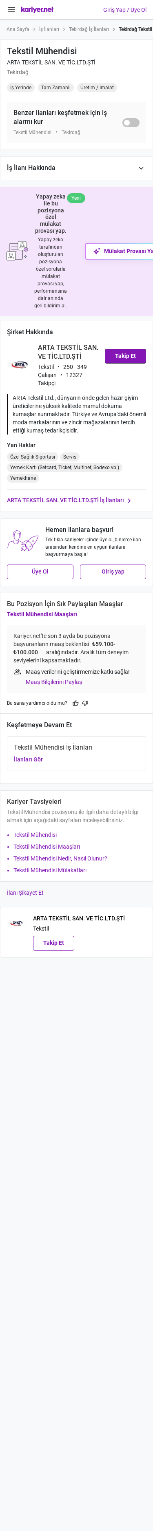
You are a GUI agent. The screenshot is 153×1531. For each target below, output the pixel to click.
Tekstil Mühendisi (35, 835)
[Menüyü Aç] (11, 10)
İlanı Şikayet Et (25, 892)
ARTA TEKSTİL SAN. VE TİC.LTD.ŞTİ (51, 62)
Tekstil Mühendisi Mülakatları (49, 870)
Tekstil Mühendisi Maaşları (42, 614)
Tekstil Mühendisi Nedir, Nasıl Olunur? (60, 858)
